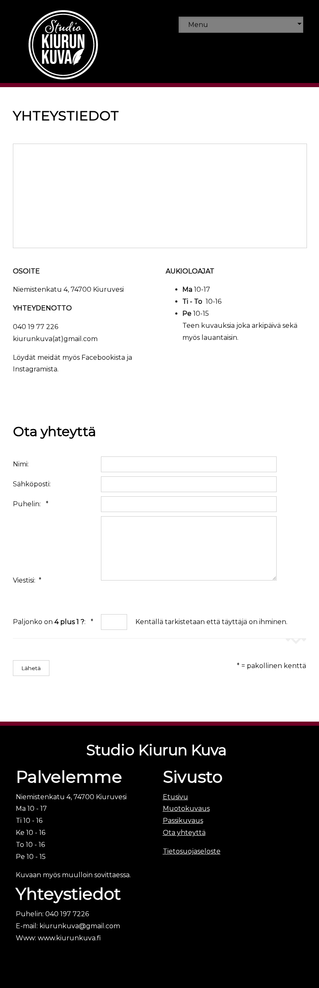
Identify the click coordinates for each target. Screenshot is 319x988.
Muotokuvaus (186, 808)
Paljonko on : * (53, 622)
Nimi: (22, 464)
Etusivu (175, 797)
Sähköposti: (33, 484)
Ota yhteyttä (184, 833)
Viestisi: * (27, 580)
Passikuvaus (183, 821)
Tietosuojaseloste (192, 851)
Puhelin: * (31, 504)
